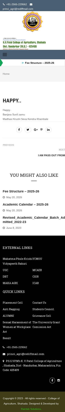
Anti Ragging (11, 309)
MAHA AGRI (10, 283)
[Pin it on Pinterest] (41, 129)
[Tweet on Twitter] (28, 129)
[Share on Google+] (36, 129)
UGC (5, 270)
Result (7, 338)
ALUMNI (8, 316)
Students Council (43, 309)
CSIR (35, 276)
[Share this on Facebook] (19, 129)
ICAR (35, 283)
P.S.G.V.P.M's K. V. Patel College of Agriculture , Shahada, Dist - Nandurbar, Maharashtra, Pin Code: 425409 (32, 365)
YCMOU (37, 258)
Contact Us (39, 302)
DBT (5, 276)
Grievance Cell (41, 316)
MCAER (37, 270)
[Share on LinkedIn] (48, 129)
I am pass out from (51, 155)
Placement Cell (13, 302)
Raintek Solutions (31, 409)
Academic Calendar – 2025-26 (25, 204)
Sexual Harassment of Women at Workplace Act (17, 327)
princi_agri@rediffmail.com (25, 354)
